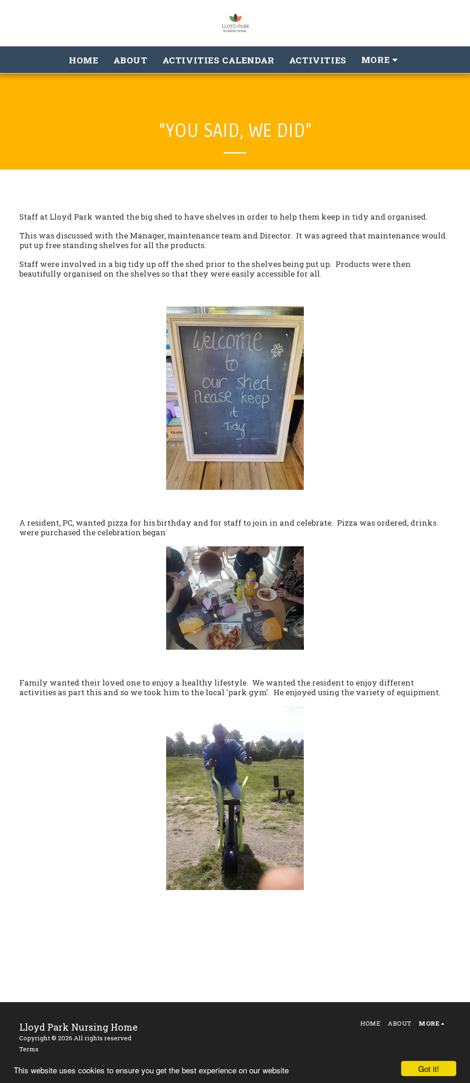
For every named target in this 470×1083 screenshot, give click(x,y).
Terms (29, 1049)
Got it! (428, 1068)
